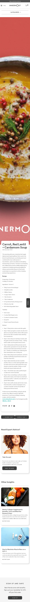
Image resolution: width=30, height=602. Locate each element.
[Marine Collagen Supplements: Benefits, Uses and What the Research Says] (15, 497)
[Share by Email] (14, 406)
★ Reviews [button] (28, 303)
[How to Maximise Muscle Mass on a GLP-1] (15, 536)
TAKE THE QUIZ (9, 468)
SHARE (4, 406)
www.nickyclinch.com (9, 399)
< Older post (8, 417)
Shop (4, 5)
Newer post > (22, 417)
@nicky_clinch (7, 401)
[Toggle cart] (26, 6)
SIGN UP (15, 598)
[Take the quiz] (15, 444)
